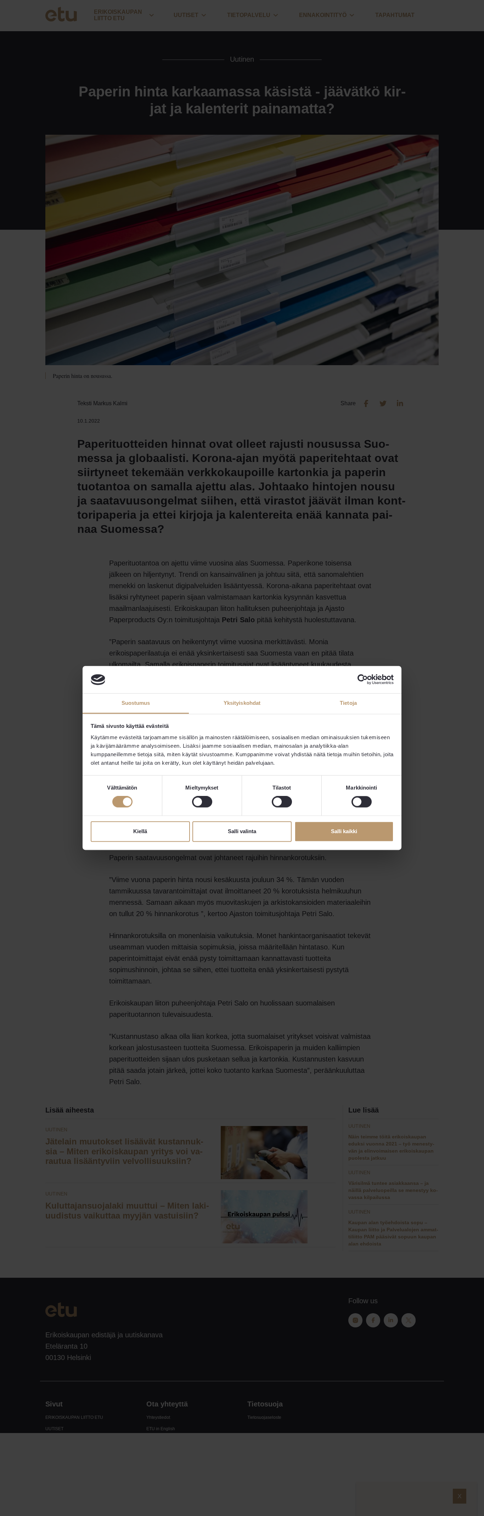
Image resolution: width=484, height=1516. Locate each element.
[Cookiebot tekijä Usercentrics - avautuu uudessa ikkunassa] (363, 679)
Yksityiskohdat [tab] (242, 703)
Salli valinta (242, 831)
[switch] (202, 802)
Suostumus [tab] (136, 703)
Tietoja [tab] (348, 703)
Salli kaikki (344, 831)
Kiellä (140, 831)
